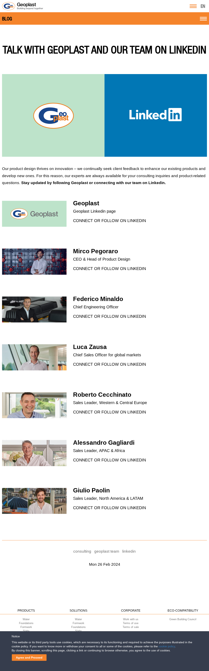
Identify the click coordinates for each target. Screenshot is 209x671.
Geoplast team (106, 551)
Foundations (26, 623)
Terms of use (130, 623)
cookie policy (167, 646)
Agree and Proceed (29, 657)
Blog (7, 19)
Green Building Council (182, 619)
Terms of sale (131, 627)
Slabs (26, 630)
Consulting (82, 551)
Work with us (130, 619)
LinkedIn (129, 551)
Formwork (26, 627)
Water (26, 619)
